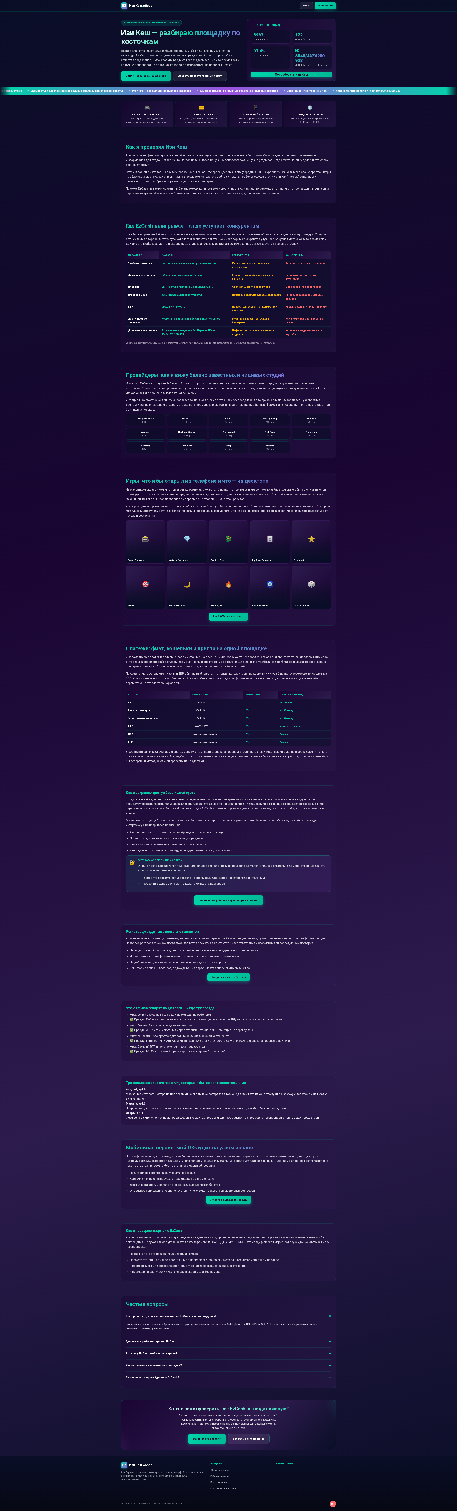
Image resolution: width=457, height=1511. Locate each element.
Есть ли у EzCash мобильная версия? (151, 1353)
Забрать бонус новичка (248, 1438)
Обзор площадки (219, 1470)
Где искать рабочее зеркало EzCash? (152, 1341)
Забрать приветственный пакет (200, 75)
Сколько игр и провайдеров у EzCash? (152, 1377)
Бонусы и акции (218, 1482)
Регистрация (325, 5)
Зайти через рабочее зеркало (146, 75)
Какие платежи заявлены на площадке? (154, 1365)
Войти (306, 5)
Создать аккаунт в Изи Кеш (228, 977)
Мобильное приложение (223, 1488)
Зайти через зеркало (207, 1438)
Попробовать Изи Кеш (291, 74)
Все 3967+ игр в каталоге (228, 616)
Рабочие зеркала (219, 1476)
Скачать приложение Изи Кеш (228, 1199)
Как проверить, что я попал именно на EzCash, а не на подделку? (171, 1316)
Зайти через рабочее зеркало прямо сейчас (228, 900)
